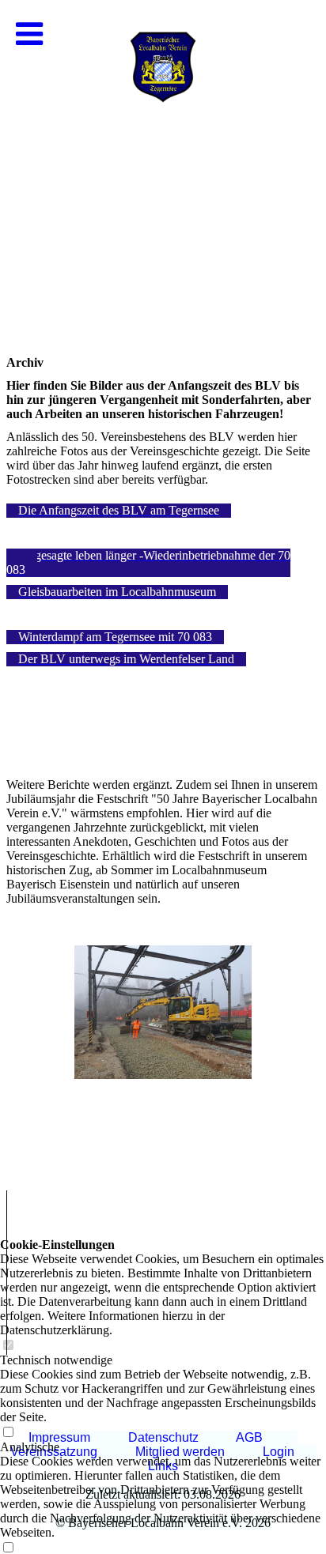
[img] (163, 158)
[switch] (8, 1432)
